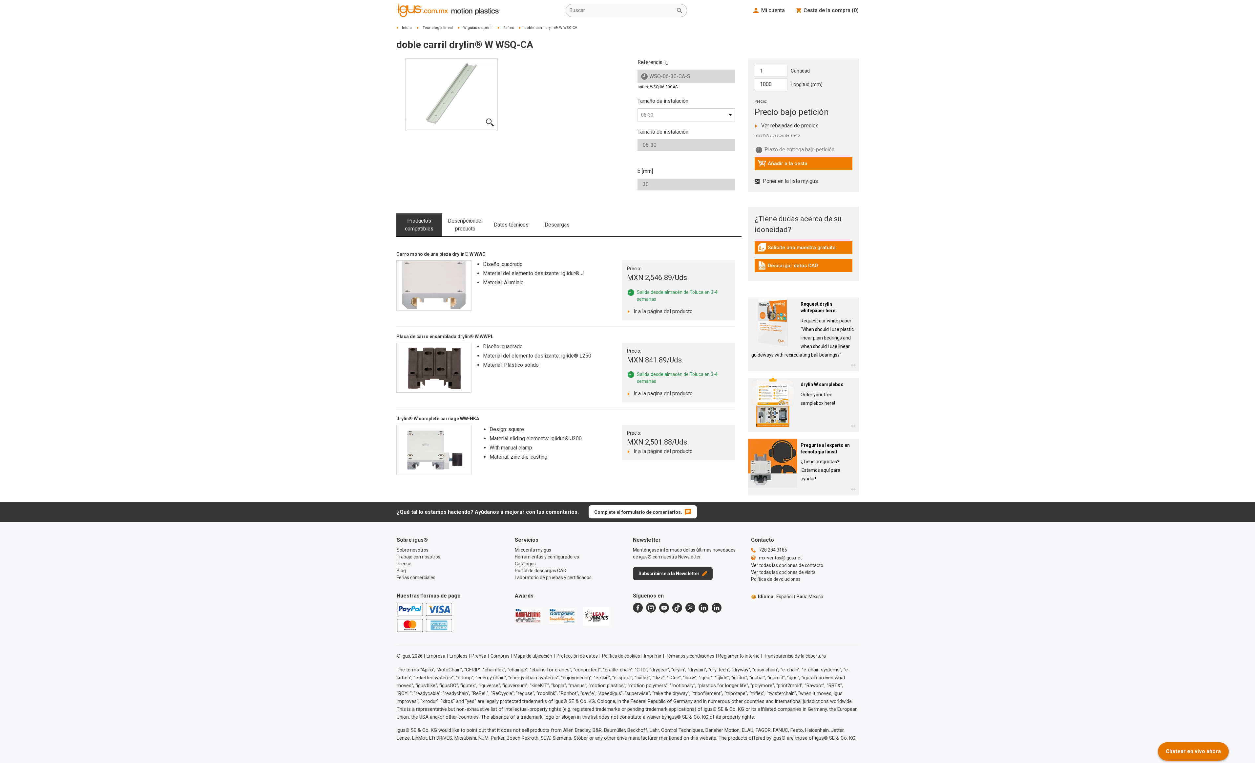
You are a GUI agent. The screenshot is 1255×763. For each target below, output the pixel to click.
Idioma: (775, 596)
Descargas (557, 225)
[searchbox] (621, 10)
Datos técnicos (511, 225)
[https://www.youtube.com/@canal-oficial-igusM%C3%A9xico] (664, 608)
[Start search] (679, 10)
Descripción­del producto (465, 225)
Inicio (407, 28)
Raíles (508, 28)
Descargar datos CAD (788, 267)
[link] (803, 250)
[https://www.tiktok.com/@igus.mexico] (677, 608)
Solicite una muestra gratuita (797, 249)
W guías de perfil (477, 28)
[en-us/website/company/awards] (528, 616)
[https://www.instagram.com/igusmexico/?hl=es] (651, 608)
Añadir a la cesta (782, 165)
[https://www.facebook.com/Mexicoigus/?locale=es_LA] (638, 608)
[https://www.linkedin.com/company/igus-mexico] (703, 608)
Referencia (650, 62)
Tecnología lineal (438, 28)
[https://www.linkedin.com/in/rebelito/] (717, 608)
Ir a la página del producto (661, 311)
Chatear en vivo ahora (1193, 751)
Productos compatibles (419, 225)
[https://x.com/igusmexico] (690, 608)
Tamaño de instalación (663, 101)
